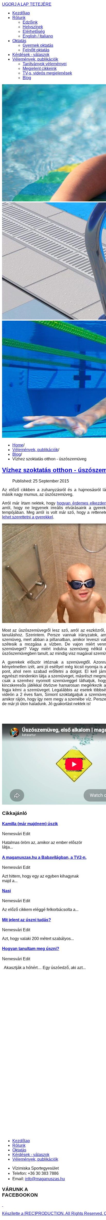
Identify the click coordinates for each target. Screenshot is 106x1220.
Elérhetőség (34, 31)
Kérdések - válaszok (30, 54)
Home (17, 445)
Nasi (6, 891)
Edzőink (30, 22)
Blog (27, 78)
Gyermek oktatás (38, 45)
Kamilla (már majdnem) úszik (30, 824)
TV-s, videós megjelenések (47, 73)
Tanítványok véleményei (45, 64)
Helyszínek (33, 27)
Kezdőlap (21, 13)
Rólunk (18, 17)
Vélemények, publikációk (35, 59)
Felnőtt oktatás (36, 50)
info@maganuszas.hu (45, 1179)
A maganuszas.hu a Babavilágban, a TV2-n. (44, 857)
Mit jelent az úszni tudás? (26, 920)
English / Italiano (38, 36)
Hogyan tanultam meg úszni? (30, 948)
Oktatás (19, 41)
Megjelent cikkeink (40, 68)
